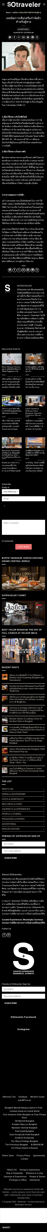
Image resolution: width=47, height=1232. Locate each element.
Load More (23, 547)
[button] (3, 4)
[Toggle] (43, 789)
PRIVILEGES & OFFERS (13, 819)
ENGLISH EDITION (10, 829)
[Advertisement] (23, 1066)
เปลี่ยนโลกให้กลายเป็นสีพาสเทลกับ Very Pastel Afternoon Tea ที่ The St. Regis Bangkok (26, 740)
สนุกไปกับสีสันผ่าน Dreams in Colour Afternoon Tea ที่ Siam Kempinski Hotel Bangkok (26, 770)
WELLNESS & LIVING (12, 804)
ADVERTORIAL (23, 29)
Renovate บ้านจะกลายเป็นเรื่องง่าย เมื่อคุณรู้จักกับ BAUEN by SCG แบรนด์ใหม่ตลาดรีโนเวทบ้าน (11, 454)
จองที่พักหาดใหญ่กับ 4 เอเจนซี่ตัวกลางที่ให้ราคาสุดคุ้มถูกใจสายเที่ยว (35, 453)
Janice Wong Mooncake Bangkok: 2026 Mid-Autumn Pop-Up (27, 750)
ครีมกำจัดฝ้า (15, 102)
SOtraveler (29, 32)
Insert (6, 1227)
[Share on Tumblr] (37, 37)
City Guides (18, 460)
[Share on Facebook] (14, 37)
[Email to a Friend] (23, 37)
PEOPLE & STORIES (11, 814)
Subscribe (10, 858)
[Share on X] (19, 37)
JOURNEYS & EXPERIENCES (16, 809)
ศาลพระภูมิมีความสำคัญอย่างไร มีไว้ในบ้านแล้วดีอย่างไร (34, 369)
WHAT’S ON (7, 789)
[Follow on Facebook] (4, 935)
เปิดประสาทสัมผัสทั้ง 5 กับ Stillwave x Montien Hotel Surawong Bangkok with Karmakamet (26, 677)
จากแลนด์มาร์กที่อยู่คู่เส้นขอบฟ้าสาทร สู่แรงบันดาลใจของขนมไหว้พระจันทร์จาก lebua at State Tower (27, 729)
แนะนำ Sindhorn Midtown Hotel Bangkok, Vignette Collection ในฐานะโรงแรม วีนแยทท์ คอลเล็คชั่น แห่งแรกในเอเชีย (34, 412)
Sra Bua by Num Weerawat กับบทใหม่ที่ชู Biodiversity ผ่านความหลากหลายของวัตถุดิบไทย (26, 688)
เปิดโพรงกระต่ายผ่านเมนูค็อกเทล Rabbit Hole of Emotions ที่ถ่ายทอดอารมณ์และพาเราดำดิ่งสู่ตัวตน (27, 699)
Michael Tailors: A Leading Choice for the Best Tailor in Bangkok (25, 720)
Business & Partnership (15, 376)
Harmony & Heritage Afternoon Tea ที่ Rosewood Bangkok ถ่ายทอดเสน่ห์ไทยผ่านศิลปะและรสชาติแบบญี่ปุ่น (26, 710)
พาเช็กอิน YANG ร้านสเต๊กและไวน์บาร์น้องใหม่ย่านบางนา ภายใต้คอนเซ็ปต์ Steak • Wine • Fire (26, 760)
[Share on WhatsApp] (10, 37)
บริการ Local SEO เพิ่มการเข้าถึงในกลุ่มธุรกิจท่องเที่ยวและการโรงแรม (11, 411)
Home (8, 12)
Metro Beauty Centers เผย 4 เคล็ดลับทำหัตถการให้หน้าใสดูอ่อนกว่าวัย (11, 369)
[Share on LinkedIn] (32, 37)
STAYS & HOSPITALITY (13, 799)
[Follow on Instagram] (9, 935)
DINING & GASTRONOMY (14, 794)
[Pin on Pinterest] (28, 37)
